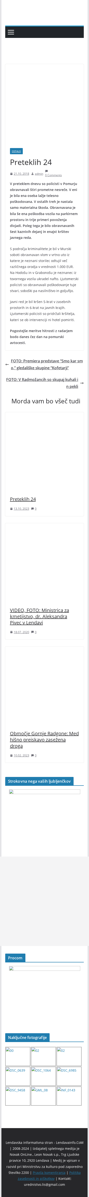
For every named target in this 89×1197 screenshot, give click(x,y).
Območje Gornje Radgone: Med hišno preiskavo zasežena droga (44, 739)
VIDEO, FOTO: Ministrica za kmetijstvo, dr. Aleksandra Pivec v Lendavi (39, 616)
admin (39, 174)
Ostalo (16, 151)
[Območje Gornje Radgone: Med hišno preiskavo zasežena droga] (44, 649)
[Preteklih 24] (44, 415)
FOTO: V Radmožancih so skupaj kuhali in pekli (42, 383)
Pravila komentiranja (49, 1172)
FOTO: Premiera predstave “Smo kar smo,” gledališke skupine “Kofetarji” (47, 364)
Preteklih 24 (23, 499)
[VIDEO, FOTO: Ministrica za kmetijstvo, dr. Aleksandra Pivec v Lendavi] (44, 526)
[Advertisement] (44, 901)
